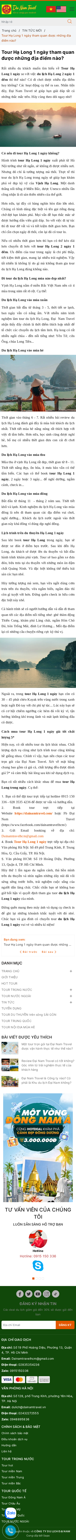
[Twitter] (29, 1294)
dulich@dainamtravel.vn (29, 1407)
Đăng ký (65, 1325)
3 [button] (40, 1278)
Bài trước (30, 951)
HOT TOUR (9, 983)
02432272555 (28, 1413)
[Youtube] (37, 1294)
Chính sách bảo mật (14, 1433)
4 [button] (43, 1278)
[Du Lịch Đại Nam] (19, 9)
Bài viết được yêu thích (26, 1037)
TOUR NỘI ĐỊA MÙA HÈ (18, 1027)
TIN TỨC (7, 1002)
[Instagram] (46, 1294)
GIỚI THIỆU (9, 977)
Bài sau (47, 951)
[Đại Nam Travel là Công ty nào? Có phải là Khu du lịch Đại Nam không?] (9, 1081)
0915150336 (19, 1370)
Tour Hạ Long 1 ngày (30, 842)
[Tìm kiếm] (69, 22)
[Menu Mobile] (71, 8)
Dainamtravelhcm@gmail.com (22, 836)
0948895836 (20, 1419)
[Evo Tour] (38, 1147)
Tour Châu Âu (10, 1503)
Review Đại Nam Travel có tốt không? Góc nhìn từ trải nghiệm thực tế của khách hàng (48, 1065)
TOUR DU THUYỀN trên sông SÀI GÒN (28, 1014)
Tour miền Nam (11, 1471)
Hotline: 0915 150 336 (38, 1256)
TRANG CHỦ (10, 971)
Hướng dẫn (8, 1445)
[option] (38, 1252)
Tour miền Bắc (11, 1483)
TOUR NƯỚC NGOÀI (16, 996)
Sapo (46, 1535)
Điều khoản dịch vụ (14, 1439)
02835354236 (28, 1364)
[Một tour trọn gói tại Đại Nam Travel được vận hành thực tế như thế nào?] (9, 1048)
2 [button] (36, 1278)
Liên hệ (6, 1451)
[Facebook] (20, 1294)
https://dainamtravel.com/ (33, 813)
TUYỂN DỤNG (11, 1008)
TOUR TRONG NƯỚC (16, 989)
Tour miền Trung (12, 1477)
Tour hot (7, 1465)
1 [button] (33, 1278)
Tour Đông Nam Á (13, 1497)
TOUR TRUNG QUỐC (16, 1021)
